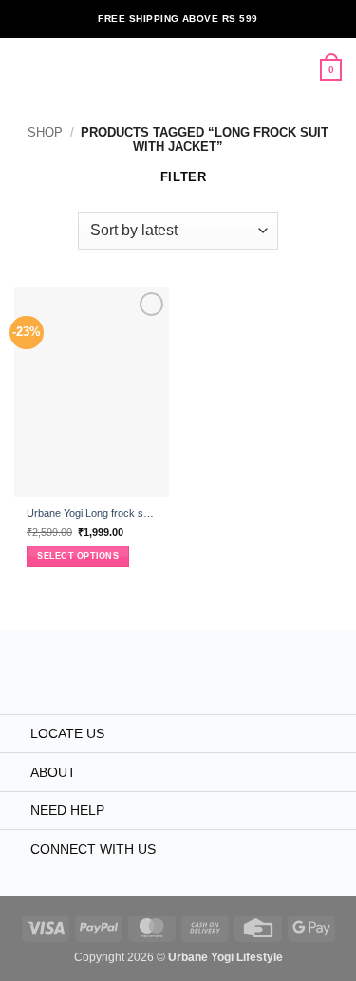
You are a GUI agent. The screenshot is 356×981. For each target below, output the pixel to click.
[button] (23, 69)
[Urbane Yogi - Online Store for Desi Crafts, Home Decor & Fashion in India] (175, 70)
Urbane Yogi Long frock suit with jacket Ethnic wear (92, 513)
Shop (45, 132)
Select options (78, 556)
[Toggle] (14, 735)
